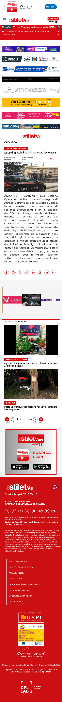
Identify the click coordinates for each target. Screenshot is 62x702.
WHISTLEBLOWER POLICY (20, 596)
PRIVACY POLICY (16, 573)
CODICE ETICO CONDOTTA (21, 567)
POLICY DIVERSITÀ (17, 579)
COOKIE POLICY (16, 602)
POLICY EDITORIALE (18, 561)
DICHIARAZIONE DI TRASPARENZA (24, 584)
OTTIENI (50, 6)
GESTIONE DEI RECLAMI (19, 590)
